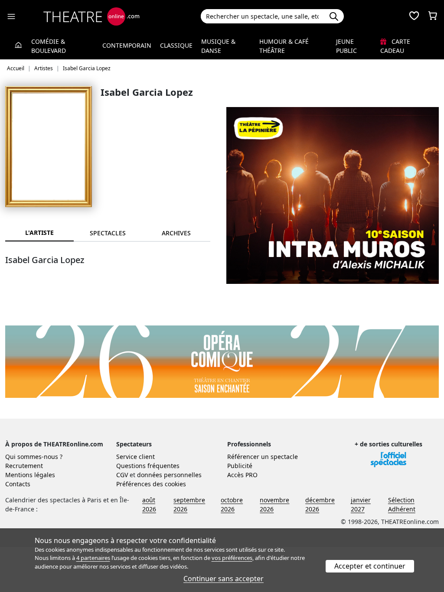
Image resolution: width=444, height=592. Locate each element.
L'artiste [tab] (39, 232)
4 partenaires (93, 558)
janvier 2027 (361, 504)
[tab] (108, 233)
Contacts (17, 484)
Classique (176, 45)
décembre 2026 (320, 504)
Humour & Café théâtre (284, 46)
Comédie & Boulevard (48, 46)
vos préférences (232, 558)
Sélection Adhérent (401, 504)
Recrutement (24, 466)
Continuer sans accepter (223, 578)
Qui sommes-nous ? (33, 456)
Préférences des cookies (151, 484)
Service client (135, 456)
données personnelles (169, 475)
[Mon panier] (432, 16)
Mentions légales (30, 475)
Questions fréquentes (148, 466)
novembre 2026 (274, 504)
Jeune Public (346, 46)
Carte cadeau (395, 46)
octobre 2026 (232, 504)
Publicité (239, 466)
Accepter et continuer (369, 566)
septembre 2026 (189, 504)
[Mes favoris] (414, 16)
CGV (122, 475)
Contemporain (126, 45)
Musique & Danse (218, 46)
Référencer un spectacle (262, 456)
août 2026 (149, 504)
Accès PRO (242, 475)
